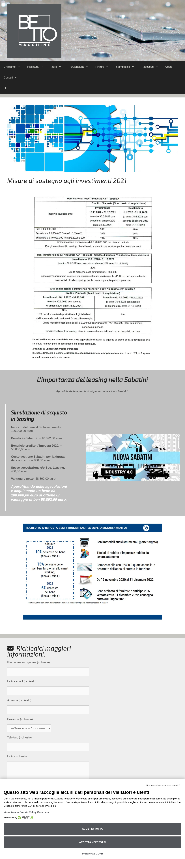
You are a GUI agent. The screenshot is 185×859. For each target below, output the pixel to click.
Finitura (99, 66)
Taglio (53, 66)
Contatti (8, 77)
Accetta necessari (92, 842)
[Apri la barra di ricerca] (5, 88)
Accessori (148, 66)
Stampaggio (123, 66)
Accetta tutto (92, 828)
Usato (168, 66)
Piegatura (32, 66)
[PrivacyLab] (25, 817)
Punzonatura (76, 66)
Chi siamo (10, 66)
